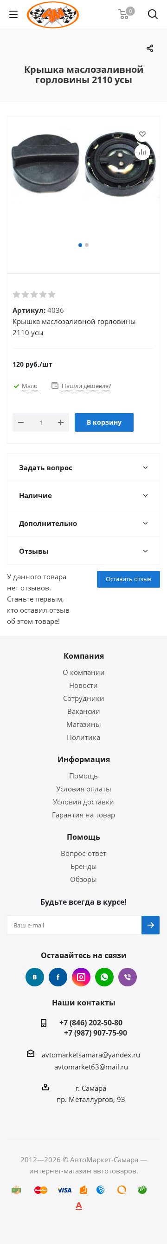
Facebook (58, 977)
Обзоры (83, 879)
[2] (25, 294)
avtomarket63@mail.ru (91, 1066)
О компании (84, 672)
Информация (84, 759)
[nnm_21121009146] (83, 184)
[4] (43, 294)
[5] (52, 294)
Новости (83, 685)
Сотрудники (83, 698)
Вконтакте (35, 977)
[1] (17, 294)
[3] (34, 294)
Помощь (83, 775)
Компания (84, 656)
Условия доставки (83, 801)
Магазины (83, 724)
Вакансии (83, 711)
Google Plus (104, 977)
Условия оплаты (83, 788)
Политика (83, 737)
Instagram (81, 977)
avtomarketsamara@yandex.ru (91, 1054)
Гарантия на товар (83, 814)
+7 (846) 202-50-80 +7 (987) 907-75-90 (91, 1027)
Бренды (84, 866)
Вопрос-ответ (83, 853)
